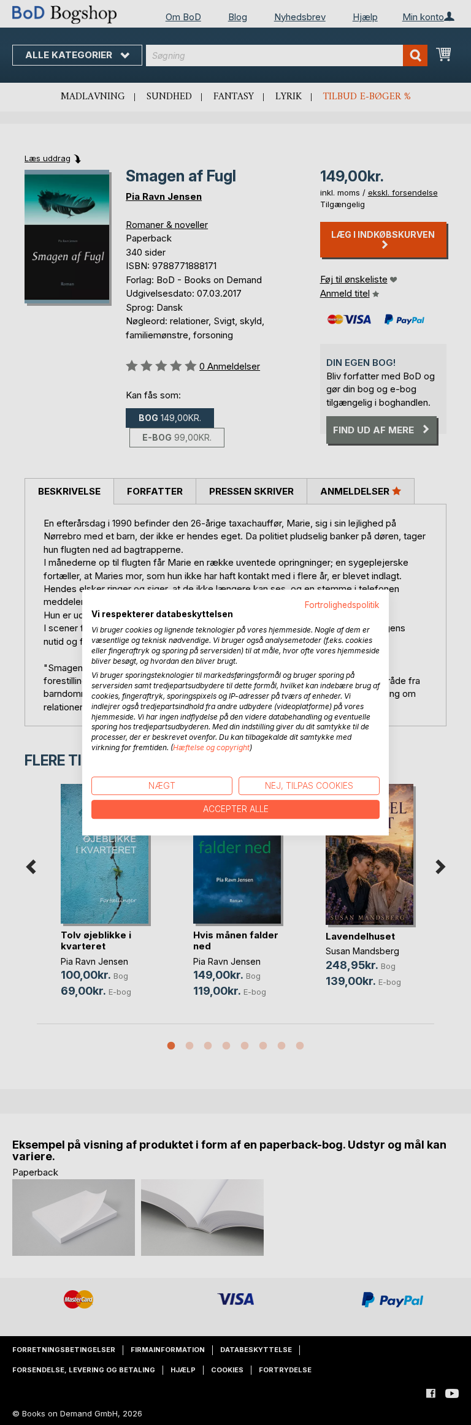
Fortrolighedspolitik (342, 605)
